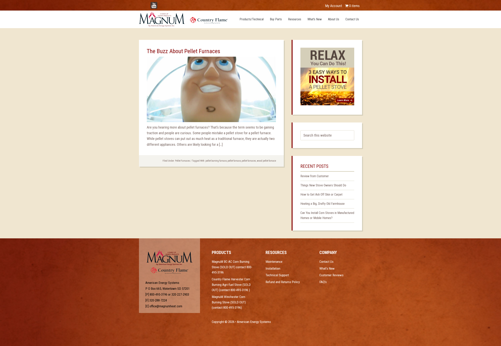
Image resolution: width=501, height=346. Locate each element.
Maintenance (274, 262)
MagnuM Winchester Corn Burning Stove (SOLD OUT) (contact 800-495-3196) (229, 302)
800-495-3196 (158, 294)
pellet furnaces (249, 160)
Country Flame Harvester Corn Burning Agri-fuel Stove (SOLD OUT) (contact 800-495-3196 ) (231, 284)
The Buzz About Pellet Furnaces (183, 51)
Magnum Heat (183, 19)
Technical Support (277, 275)
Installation (273, 268)
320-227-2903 (180, 294)
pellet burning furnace (216, 160)
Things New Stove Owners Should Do (323, 185)
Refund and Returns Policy (283, 282)
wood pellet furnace (266, 160)
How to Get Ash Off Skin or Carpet (321, 194)
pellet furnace (234, 160)
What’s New (327, 268)
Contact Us (326, 262)
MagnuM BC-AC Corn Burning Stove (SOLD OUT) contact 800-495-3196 (232, 267)
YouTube (160, 4)
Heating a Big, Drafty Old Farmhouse (322, 204)
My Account (333, 6)
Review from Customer (314, 176)
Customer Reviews (331, 275)
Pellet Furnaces (182, 160)
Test (170, 257)
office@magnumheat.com (166, 306)
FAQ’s (323, 282)
